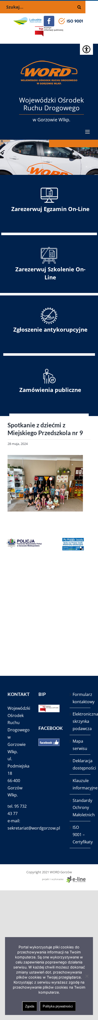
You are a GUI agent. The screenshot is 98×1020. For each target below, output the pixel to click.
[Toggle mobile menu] (87, 131)
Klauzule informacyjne (80, 784)
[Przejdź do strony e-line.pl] (65, 878)
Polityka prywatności (58, 1006)
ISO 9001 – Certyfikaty (80, 835)
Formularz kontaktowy (80, 698)
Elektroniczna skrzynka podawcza (80, 721)
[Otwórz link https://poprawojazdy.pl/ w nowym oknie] (69, 544)
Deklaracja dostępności (80, 764)
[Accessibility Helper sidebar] (86, 49)
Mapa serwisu (80, 744)
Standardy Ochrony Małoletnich (80, 808)
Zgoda (29, 1006)
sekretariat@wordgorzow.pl (34, 828)
